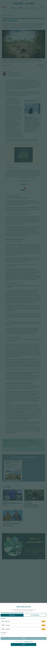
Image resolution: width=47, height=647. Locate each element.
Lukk (23, 644)
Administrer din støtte (28, 641)
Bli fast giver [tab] (12, 615)
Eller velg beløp (3, 632)
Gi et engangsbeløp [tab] (35, 615)
